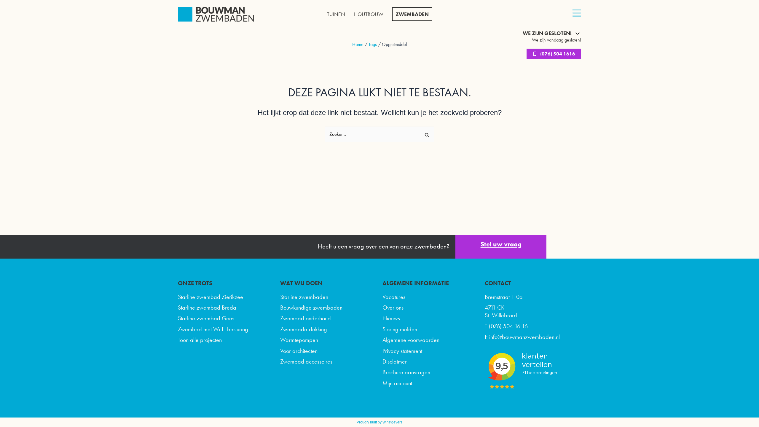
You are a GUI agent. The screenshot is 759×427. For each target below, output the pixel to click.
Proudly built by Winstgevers (379, 422)
